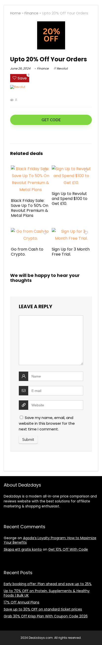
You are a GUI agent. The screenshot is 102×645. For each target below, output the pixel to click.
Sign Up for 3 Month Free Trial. (71, 251)
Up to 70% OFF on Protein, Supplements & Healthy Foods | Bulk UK (47, 593)
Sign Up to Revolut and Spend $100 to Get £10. (69, 198)
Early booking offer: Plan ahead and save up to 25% (48, 583)
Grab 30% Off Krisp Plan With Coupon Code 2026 (46, 616)
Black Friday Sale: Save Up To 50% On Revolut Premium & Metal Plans (29, 208)
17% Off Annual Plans (21, 602)
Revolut (62, 68)
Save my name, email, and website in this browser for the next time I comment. (47, 423)
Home (15, 13)
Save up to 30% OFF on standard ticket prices (43, 609)
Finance (31, 13)
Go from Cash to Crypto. (27, 251)
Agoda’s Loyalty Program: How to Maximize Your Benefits (50, 540)
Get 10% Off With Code (68, 549)
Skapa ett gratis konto (23, 549)
